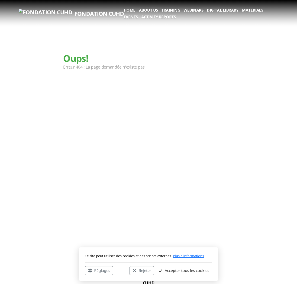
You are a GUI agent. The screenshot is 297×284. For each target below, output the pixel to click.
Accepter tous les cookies (187, 270)
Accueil (77, 85)
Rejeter (145, 270)
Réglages (102, 270)
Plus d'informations (188, 255)
